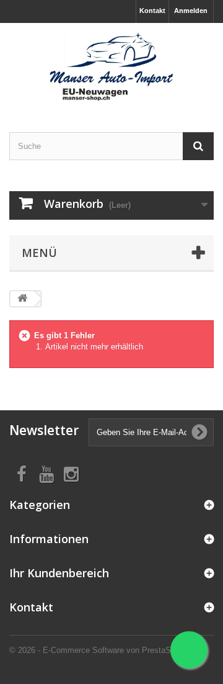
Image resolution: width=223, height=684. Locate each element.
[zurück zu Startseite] (22, 299)
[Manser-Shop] (111, 66)
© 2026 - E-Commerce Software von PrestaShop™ (100, 650)
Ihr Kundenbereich (59, 572)
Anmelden (191, 10)
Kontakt (152, 10)
